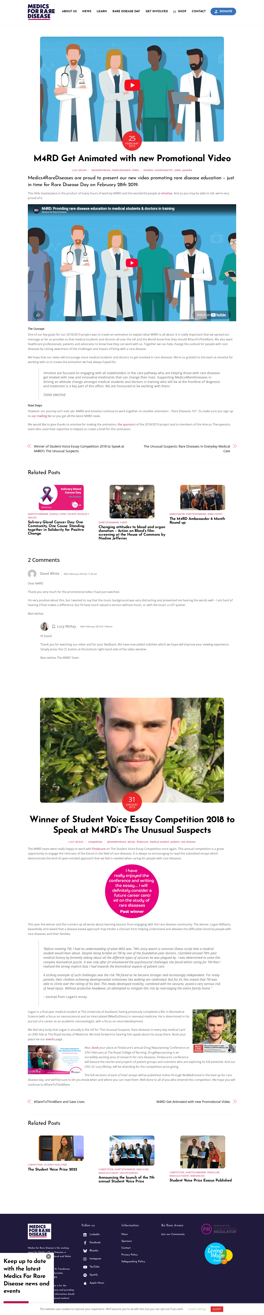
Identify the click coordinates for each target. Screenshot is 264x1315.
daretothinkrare (100, 170)
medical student (159, 841)
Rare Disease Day (126, 11)
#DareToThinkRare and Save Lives (59, 1101)
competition (95, 841)
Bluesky (93, 1250)
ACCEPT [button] (217, 1309)
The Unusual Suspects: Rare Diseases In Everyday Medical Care (187, 448)
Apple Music (96, 1283)
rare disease (188, 841)
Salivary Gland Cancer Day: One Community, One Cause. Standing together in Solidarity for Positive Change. (56, 527)
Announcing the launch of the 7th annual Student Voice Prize (126, 1179)
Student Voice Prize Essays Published (201, 1180)
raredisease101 (163, 170)
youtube (187, 170)
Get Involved (157, 11)
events (50, 1039)
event (63, 514)
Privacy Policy (129, 1254)
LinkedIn (94, 1234)
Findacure (99, 849)
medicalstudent (121, 170)
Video (135, 170)
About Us (69, 11)
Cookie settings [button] (197, 1309)
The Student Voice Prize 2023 (52, 1169)
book (95, 1048)
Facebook (95, 1242)
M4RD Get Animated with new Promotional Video (132, 159)
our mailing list (41, 416)
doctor (131, 841)
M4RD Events (215, 514)
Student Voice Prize (55, 1164)
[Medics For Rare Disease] (41, 18)
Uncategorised (129, 1172)
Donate (225, 11)
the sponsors (127, 424)
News (86, 11)
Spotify (93, 1275)
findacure (142, 841)
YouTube (94, 1266)
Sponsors (126, 1241)
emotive (148, 170)
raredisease (198, 1175)
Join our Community (173, 1234)
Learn (102, 11)
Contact (199, 11)
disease (54, 514)
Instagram (95, 1258)
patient (175, 841)
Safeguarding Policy (133, 1261)
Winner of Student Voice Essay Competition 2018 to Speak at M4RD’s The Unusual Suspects (79, 448)
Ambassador (177, 514)
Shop (181, 11)
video (177, 170)
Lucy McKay (79, 170)
